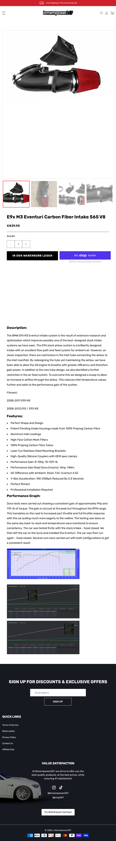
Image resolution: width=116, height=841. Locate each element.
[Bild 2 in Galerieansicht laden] (44, 194)
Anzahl (11, 236)
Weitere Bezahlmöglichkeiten (85, 261)
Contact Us (7, 743)
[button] (4, 13)
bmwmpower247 (62, 830)
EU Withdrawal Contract (58, 812)
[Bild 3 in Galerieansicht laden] (72, 194)
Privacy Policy (9, 737)
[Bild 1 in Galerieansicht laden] (16, 194)
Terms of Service (10, 725)
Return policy (8, 731)
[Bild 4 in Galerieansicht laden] (99, 194)
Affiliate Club (8, 749)
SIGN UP (58, 701)
